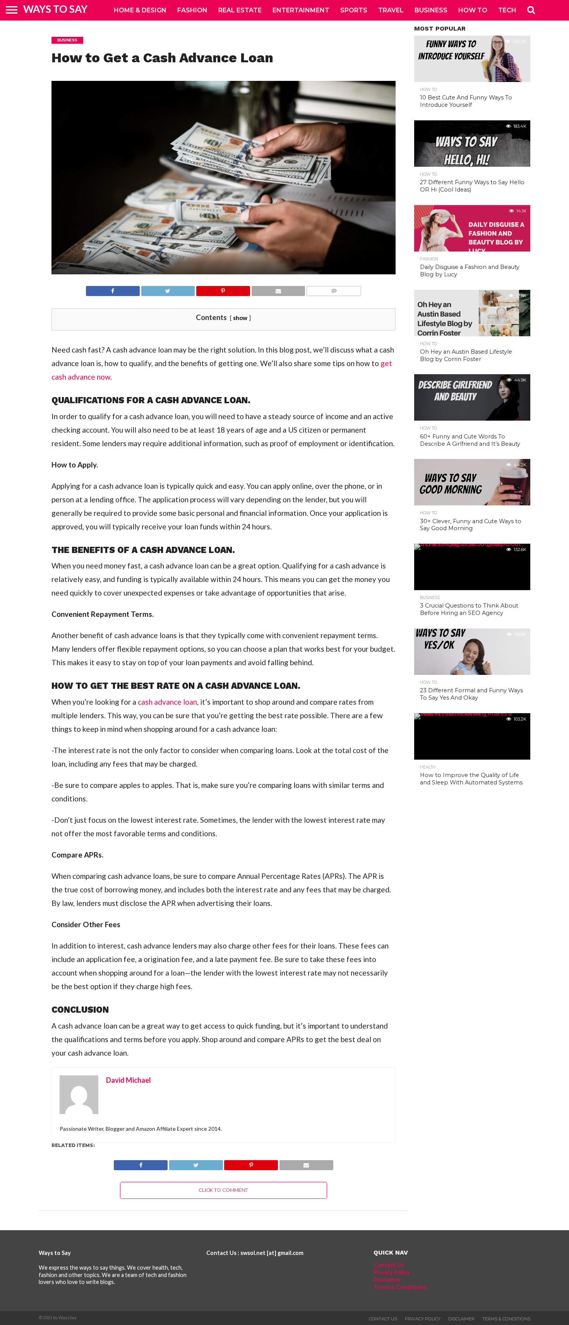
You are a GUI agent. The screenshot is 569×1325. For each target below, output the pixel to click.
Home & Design (140, 10)
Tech (507, 10)
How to (472, 10)
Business (431, 10)
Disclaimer (387, 1279)
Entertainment (301, 10)
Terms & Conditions (400, 1287)
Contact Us (389, 1265)
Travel (391, 10)
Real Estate (240, 10)
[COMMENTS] (333, 289)
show (240, 317)
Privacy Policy (392, 1272)
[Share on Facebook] (113, 289)
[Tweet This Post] (168, 289)
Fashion (192, 10)
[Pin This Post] (223, 289)
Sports (353, 10)
